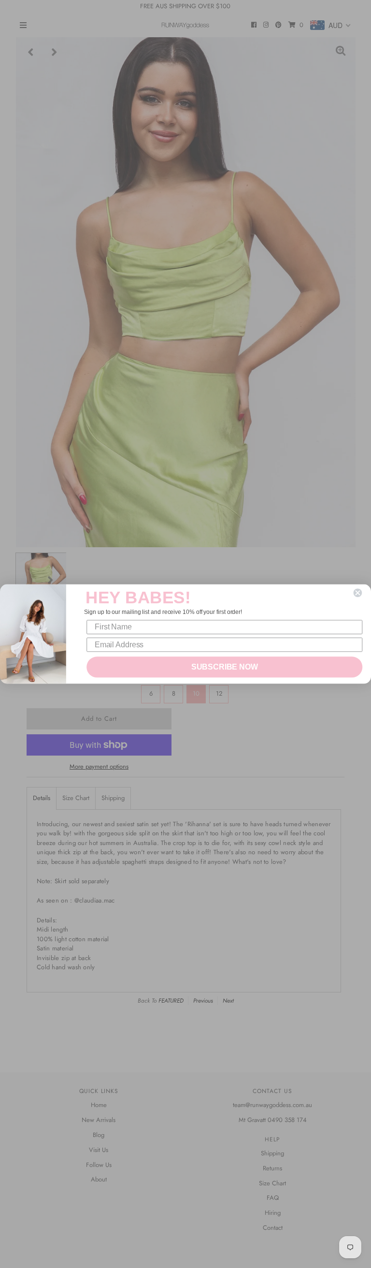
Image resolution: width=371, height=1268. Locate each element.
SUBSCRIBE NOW (224, 667)
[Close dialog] (357, 593)
